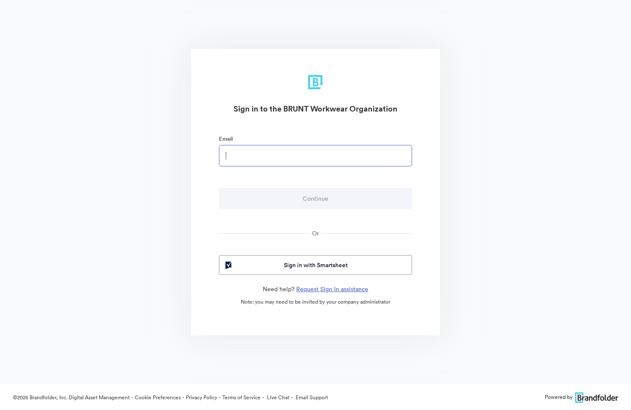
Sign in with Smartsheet (316, 265)
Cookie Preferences (158, 397)
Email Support (311, 397)
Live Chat (277, 397)
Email (226, 138)
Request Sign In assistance (332, 289)
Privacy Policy (201, 397)
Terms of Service (241, 397)
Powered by (559, 397)
